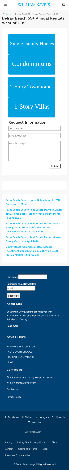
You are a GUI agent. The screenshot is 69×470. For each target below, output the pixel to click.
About (55, 442)
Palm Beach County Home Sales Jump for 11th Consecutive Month (33, 202)
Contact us (12, 389)
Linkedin (60, 417)
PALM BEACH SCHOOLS (19, 351)
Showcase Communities (17, 455)
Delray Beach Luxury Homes (32, 442)
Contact (8, 448)
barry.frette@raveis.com (23, 382)
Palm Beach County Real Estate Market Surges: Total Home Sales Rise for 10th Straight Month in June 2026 (34, 213)
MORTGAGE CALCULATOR (21, 346)
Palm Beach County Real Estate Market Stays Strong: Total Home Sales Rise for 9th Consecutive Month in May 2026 (33, 227)
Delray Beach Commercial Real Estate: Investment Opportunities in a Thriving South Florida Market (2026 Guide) (32, 250)
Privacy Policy (14, 396)
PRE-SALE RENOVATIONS (20, 356)
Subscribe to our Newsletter (21, 283)
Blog (45, 448)
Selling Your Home (27, 448)
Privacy (8, 442)
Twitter (28, 417)
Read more (12, 325)
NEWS (10, 361)
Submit (55, 166)
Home (8, 14)
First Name (12, 276)
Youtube (36, 422)
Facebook (13, 417)
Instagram (44, 417)
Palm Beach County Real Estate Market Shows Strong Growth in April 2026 (33, 239)
